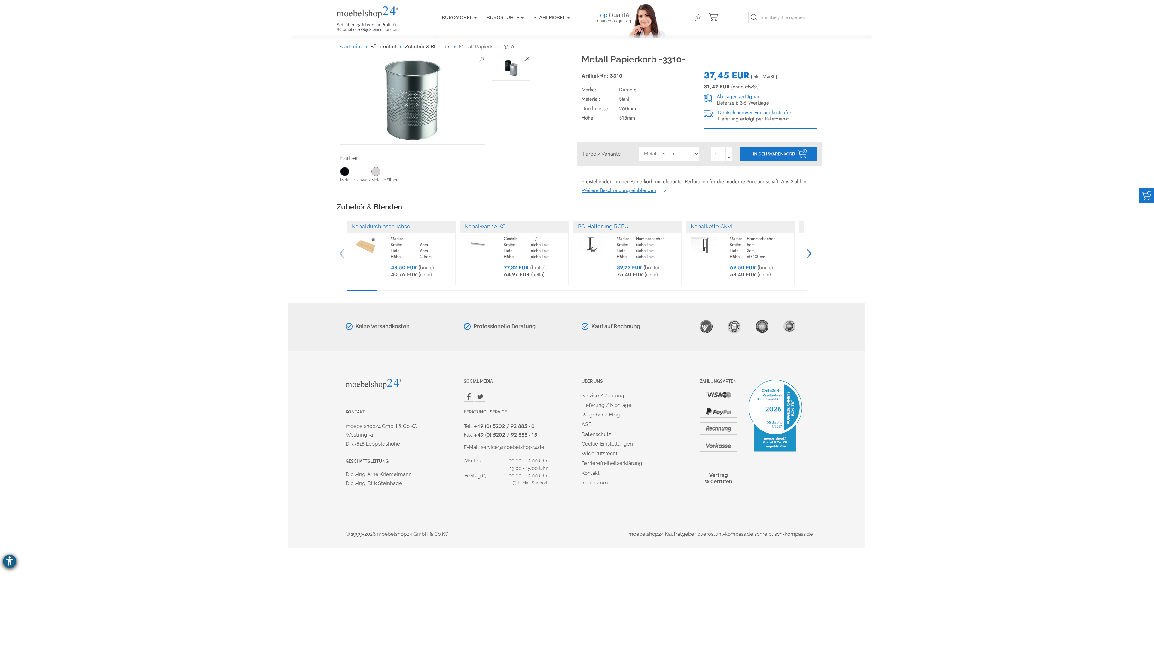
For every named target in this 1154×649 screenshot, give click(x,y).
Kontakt (591, 473)
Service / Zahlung (603, 395)
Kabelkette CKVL (712, 226)
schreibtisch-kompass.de (783, 534)
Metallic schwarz (355, 180)
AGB (587, 424)
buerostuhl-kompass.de (725, 534)
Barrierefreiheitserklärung (612, 463)
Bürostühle (504, 17)
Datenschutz (596, 434)
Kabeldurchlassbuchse (381, 226)
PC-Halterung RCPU (603, 226)
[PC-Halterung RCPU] (591, 242)
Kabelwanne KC (485, 226)
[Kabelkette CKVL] (704, 242)
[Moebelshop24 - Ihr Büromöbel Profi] (380, 19)
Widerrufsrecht (600, 453)
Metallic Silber (384, 180)
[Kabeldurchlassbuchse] (365, 242)
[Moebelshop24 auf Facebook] (469, 397)
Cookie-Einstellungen (607, 444)
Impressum (595, 483)
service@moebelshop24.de (512, 447)
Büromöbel (458, 17)
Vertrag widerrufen (718, 478)
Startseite (354, 47)
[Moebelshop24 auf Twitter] (480, 397)
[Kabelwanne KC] (478, 242)
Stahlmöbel (550, 17)
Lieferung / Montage (606, 405)
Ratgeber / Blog (601, 415)
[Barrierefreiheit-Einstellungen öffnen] (9, 561)
